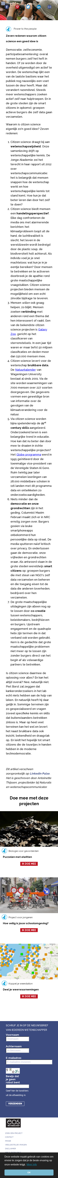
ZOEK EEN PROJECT (13, 1133)
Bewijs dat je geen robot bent (13, 1079)
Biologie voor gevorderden (24, 851)
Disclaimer (10, 1149)
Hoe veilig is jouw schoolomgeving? (26, 923)
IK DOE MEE (29, 863)
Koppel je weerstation (21, 983)
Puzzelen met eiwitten (17, 856)
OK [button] (29, 1172)
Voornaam (12, 1034)
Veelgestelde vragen (16, 1145)
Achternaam (14, 1046)
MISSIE (8, 1141)
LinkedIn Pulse (39, 773)
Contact (9, 1137)
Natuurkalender (25, 369)
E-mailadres (13, 1057)
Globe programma (28, 454)
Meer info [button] (32, 1164)
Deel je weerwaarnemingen (21, 989)
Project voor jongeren (21, 917)
